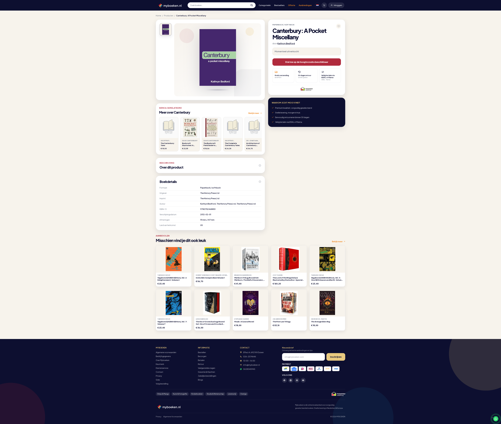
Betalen (201, 360)
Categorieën (265, 5)
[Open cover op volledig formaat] (166, 29)
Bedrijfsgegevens (163, 356)
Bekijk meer (253, 113)
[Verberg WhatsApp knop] (491, 419)
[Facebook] (284, 380)
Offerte (291, 5)
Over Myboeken (162, 360)
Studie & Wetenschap (215, 394)
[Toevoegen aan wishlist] (338, 26)
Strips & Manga (163, 394)
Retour (201, 364)
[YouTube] (303, 380)
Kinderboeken (197, 394)
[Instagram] (290, 380)
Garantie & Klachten (206, 372)
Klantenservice (162, 368)
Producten (168, 15)
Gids (158, 380)
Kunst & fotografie (180, 394)
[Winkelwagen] (324, 5)
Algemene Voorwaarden (172, 417)
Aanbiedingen (305, 5)
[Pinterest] (297, 380)
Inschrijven (336, 356)
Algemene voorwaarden (166, 352)
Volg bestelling (162, 383)
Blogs (200, 380)
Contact (159, 372)
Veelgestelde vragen (206, 368)
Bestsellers (279, 5)
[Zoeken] (251, 5)
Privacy (159, 376)
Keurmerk (160, 364)
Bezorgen (202, 356)
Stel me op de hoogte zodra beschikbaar (306, 62)
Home (158, 15)
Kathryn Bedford (286, 43)
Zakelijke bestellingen (207, 376)
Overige (243, 394)
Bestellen (202, 352)
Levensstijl (232, 394)
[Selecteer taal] (317, 5)
